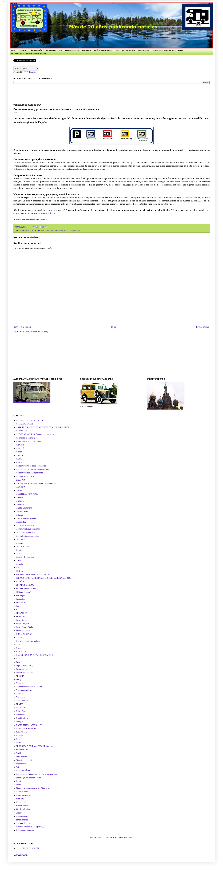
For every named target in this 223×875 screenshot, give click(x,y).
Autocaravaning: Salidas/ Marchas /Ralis (32, 469)
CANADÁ (20, 487)
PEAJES (19, 704)
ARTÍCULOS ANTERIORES (103, 50)
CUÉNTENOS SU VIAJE (27, 494)
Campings (20, 501)
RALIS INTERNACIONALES (29, 725)
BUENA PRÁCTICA (25, 476)
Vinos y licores (22, 806)
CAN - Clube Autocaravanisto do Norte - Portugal (36, 483)
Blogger (129, 837)
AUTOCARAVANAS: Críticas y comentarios (51, 230)
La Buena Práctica (46, 213)
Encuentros (20, 599)
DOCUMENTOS (143, 50)
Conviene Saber (75, 230)
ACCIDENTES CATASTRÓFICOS (31, 420)
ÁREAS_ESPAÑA (36, 50)
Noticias (19, 693)
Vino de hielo (21, 802)
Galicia (19, 637)
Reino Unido (21, 732)
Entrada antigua (202, 327)
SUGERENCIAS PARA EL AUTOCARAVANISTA (167, 50)
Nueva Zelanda (22, 701)
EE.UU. (19, 571)
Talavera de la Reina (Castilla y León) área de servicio (38, 774)
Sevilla (19, 753)
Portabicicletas (22, 718)
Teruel (18, 785)
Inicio (113, 327)
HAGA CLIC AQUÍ (30, 848)
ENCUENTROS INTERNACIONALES (33, 574)
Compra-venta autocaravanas (28, 529)
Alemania (20, 445)
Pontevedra (20, 714)
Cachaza (19, 497)
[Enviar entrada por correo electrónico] (15, 112)
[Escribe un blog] (36, 226)
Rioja (18, 739)
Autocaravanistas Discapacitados (29, 473)
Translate (32, 72)
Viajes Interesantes (23, 795)
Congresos (20, 539)
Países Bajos (21, 711)
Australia (19, 459)
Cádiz (18, 560)
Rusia (18, 743)
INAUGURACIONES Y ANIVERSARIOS (34, 655)
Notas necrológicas (23, 690)
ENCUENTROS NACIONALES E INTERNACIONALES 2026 (43, 578)
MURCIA (20, 676)
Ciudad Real (21, 522)
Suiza (18, 767)
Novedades (20, 697)
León (18, 662)
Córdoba (19, 564)
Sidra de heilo (21, 757)
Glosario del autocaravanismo (28, 641)
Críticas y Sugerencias (25, 557)
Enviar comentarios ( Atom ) (36, 332)
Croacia (19, 553)
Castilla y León (22, 511)
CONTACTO (23, 50)
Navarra (19, 683)
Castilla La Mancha (24, 508)
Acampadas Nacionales (25, 438)
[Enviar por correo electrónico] (34, 226)
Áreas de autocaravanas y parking (29, 827)
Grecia (18, 648)
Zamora (19, 813)
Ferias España (21, 620)
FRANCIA (20, 616)
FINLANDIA (21, 613)
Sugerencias (21, 764)
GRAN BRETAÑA (24, 634)
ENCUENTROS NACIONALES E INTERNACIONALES (28, 53)
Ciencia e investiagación (26, 518)
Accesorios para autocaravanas (28, 441)
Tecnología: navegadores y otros (29, 778)
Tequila (19, 781)
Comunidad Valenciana (25, 532)
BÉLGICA (20, 480)
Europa (19, 606)
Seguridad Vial (22, 750)
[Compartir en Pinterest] (45, 226)
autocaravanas (21, 816)
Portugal (19, 722)
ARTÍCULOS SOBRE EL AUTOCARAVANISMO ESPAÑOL (43, 427)
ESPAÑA (20, 581)
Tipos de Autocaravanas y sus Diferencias (33, 788)
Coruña (19, 550)
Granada (19, 644)
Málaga (19, 679)
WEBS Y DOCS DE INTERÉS (125, 50)
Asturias (19, 455)
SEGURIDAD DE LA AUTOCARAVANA (34, 746)
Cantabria (20, 504)
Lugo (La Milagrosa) (24, 665)
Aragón (19, 452)
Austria (19, 462)
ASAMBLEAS (22, 431)
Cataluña (19, 515)
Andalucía (20, 448)
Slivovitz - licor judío (24, 760)
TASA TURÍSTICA (24, 771)
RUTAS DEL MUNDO (26, 729)
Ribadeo (19, 735)
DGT (18, 567)
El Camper (20, 595)
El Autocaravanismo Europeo (28, 588)
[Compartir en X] (39, 226)
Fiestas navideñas (23, 630)
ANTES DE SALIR (24, 424)
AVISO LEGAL (20, 855)
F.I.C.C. (19, 609)
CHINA (19, 490)
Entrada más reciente (22, 327)
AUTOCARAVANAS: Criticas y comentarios (35, 434)
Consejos (19, 543)
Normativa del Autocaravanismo (29, 687)
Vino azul (20, 799)
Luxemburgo (21, 669)
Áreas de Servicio (27, 230)
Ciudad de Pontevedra (25, 525)
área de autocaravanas (25, 830)
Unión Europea (22, 792)
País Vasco (20, 708)
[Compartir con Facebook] (42, 226)
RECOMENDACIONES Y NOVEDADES (78, 50)
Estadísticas (20, 602)
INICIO (13, 50)
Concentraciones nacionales (27, 536)
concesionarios (22, 820)
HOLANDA (21, 651)
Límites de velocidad (24, 672)
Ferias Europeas (22, 623)
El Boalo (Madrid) (23, 592)
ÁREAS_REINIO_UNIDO (54, 50)
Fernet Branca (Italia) (24, 627)
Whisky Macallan (23, 809)
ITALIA (19, 658)
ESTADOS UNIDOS (25, 585)
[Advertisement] (60, 93)
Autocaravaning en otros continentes (31, 466)
